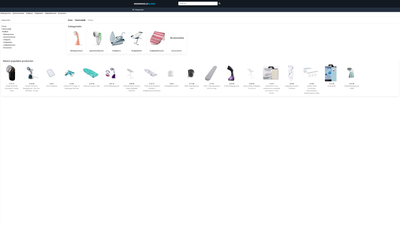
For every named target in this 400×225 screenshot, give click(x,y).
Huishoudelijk (7, 29)
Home (4, 26)
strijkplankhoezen (50, 13)
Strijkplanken (39, 13)
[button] (138, 10)
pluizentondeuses (18, 13)
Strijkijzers (29, 13)
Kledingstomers (6, 13)
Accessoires (62, 13)
